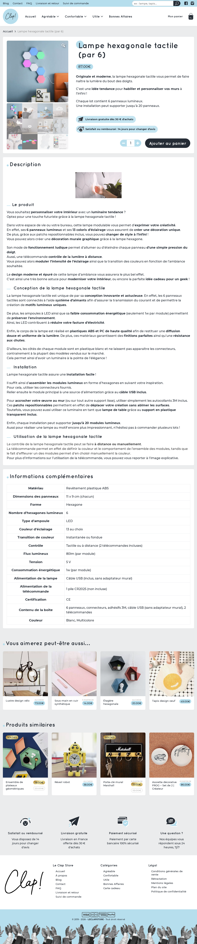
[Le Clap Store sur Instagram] (192, 3)
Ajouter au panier (167, 143)
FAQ (29, 3)
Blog (6, 3)
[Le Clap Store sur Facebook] (186, 3)
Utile (106, 879)
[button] (63, 45)
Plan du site (159, 887)
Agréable (109, 871)
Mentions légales (162, 882)
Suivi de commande (76, 3)
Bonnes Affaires (113, 883)
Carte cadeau (111, 888)
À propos (61, 875)
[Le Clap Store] (10, 16)
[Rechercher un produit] (176, 3)
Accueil (8, 31)
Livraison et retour (47, 3)
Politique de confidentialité (168, 891)
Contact (18, 3)
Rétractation (159, 878)
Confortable (110, 875)
